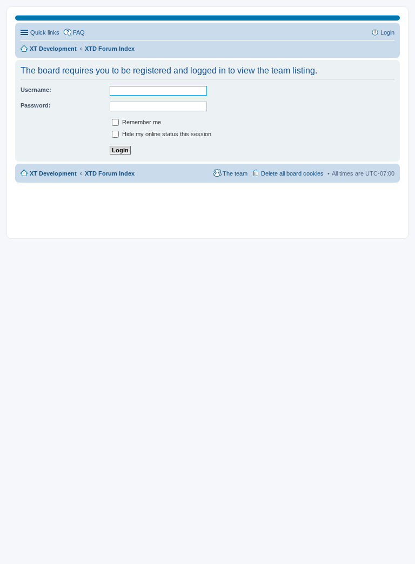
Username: (36, 89)
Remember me (141, 122)
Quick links (44, 32)
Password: (36, 105)
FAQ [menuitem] (79, 32)
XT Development (53, 173)
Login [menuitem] (387, 32)
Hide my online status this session (166, 134)
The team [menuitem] (235, 173)
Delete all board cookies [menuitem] (292, 173)
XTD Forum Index (110, 173)
